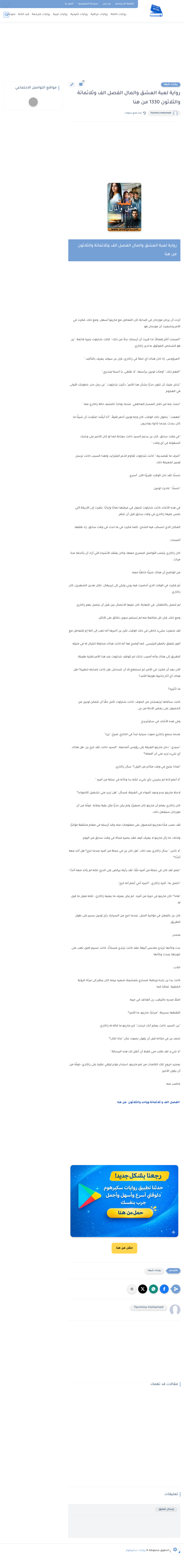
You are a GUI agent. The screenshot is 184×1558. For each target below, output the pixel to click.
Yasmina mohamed (160, 113)
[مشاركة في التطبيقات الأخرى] (131, 1288)
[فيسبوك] (6, 4)
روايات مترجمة (41, 14)
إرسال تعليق (166, 1509)
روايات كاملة (118, 14)
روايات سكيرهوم (136, 1550)
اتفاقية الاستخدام (124, 4)
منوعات (10, 14)
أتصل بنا (69, 4)
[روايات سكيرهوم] (156, 10)
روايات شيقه (171, 84)
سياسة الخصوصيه (88, 4)
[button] (164, 1288)
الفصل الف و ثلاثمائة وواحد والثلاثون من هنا (148, 1102)
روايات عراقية (99, 14)
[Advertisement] (92, 54)
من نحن (107, 4)
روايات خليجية (79, 14)
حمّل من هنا (124, 1248)
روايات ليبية (60, 14)
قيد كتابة (23, 14)
